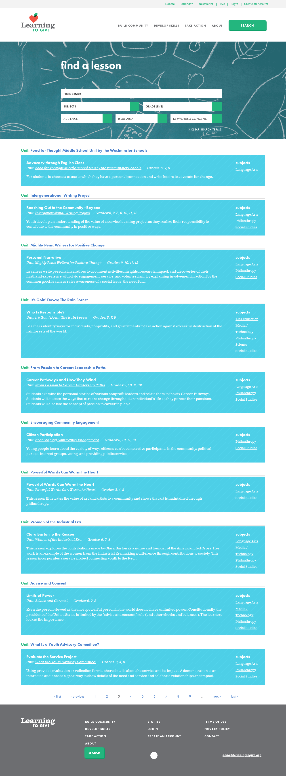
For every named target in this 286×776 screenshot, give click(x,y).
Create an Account (256, 4)
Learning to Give (38, 22)
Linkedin (154, 757)
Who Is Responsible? (45, 312)
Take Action (195, 25)
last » (234, 696)
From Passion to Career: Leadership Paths (68, 367)
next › (217, 696)
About (217, 25)
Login (234, 4)
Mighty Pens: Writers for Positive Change (67, 245)
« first (57, 696)
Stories (154, 722)
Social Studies (246, 227)
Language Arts (247, 170)
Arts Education (247, 319)
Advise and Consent (48, 583)
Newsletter (206, 4)
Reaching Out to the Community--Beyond (63, 207)
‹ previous (77, 696)
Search (247, 25)
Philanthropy (246, 221)
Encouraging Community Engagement (64, 422)
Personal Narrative (43, 257)
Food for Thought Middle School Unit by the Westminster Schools (88, 150)
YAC (222, 4)
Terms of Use (215, 722)
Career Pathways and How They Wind (61, 379)
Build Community (133, 25)
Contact (211, 736)
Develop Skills (166, 25)
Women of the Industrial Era (55, 521)
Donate (170, 4)
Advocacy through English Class (55, 162)
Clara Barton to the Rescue (50, 534)
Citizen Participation (44, 434)
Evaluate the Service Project (51, 656)
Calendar (187, 4)
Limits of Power (40, 595)
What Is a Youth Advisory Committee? (64, 644)
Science (241, 345)
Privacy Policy (217, 729)
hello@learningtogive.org (242, 755)
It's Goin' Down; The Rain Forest (59, 299)
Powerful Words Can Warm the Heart (64, 472)
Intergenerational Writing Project (60, 195)
